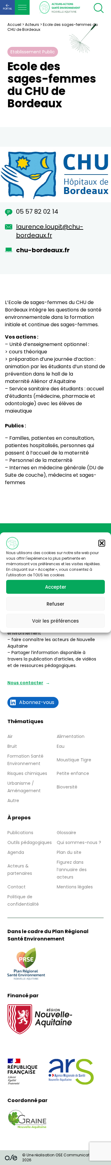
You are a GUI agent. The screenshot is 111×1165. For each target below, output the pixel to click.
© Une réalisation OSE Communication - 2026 (60, 1157)
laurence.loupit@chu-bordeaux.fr (49, 231)
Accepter (55, 586)
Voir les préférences (55, 620)
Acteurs (32, 24)
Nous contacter (25, 683)
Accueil (14, 24)
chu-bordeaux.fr (43, 250)
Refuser (55, 603)
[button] (102, 543)
